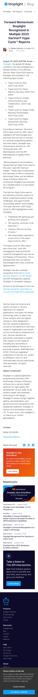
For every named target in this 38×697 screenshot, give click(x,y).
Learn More (12, 471)
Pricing (5, 620)
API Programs (17, 11)
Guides (5, 636)
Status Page (7, 658)
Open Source (7, 617)
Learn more (24, 681)
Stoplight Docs (8, 628)
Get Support (7, 650)
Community (28, 11)
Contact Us (7, 653)
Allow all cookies (19, 692)
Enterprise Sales (8, 614)
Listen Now (13, 584)
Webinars (6, 639)
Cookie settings (19, 686)
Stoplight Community (10, 656)
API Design (7, 11)
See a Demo (7, 647)
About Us (6, 667)
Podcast (6, 634)
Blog (30, 4)
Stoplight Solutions (9, 612)
